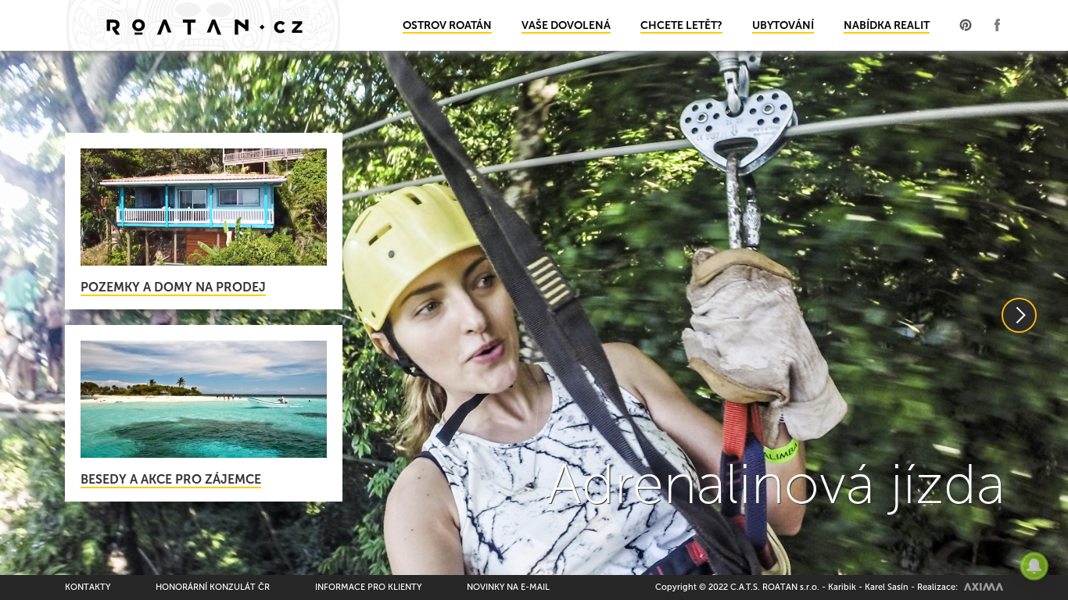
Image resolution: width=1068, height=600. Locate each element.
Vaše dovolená (566, 25)
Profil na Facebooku (997, 25)
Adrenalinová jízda (776, 484)
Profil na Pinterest (965, 25)
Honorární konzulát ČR (213, 587)
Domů (203, 25)
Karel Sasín (887, 587)
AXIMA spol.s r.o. (983, 587)
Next (1019, 315)
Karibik (842, 587)
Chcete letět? (681, 25)
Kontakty (87, 587)
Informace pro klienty (368, 587)
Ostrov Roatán (447, 25)
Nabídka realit (887, 25)
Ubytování (783, 25)
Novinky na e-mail (508, 587)
